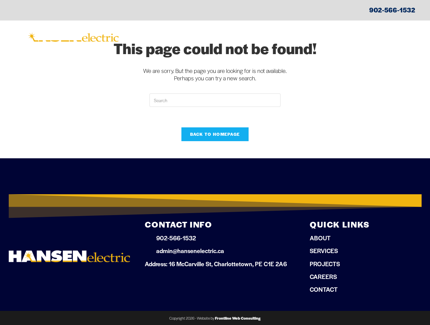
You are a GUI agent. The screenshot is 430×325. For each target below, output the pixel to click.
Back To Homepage (215, 134)
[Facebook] (150, 281)
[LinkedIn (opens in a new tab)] (31, 10)
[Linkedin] (166, 281)
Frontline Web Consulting (238, 318)
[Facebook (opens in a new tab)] (20, 10)
